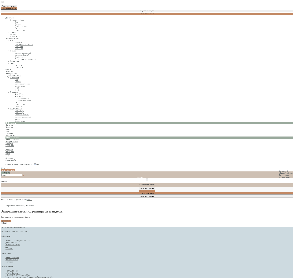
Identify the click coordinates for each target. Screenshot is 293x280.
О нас (7, 154)
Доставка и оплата (12, 243)
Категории (5, 173)
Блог (7, 156)
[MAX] (37, 164)
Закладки (9, 262)
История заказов (11, 142)
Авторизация (284, 177)
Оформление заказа (9, 8)
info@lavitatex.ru (25, 164)
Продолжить (6, 221)
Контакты (9, 158)
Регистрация (284, 175)
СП (6, 247)
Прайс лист (9, 152)
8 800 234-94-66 (11, 164)
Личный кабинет (12, 140)
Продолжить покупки (9, 6)
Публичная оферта (12, 245)
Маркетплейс (10, 160)
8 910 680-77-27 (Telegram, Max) (17, 275)
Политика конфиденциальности (18, 240)
